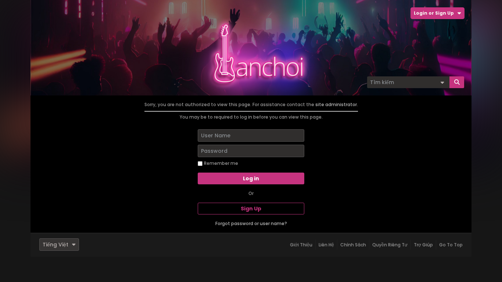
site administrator (336, 104)
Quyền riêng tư (390, 245)
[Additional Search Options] (442, 82)
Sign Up (251, 208)
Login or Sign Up (434, 13)
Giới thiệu (301, 245)
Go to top (451, 245)
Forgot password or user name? (251, 223)
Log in (251, 178)
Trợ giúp (423, 245)
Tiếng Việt (55, 244)
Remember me (221, 163)
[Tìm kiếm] (456, 82)
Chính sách (353, 245)
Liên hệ (326, 245)
